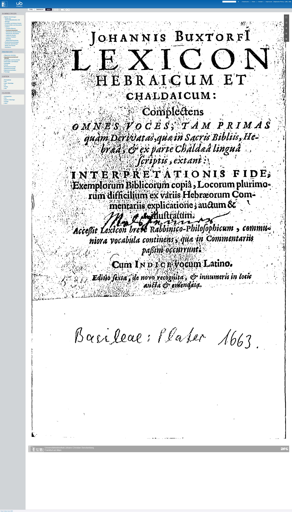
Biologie (7, 21)
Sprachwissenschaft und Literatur (11, 57)
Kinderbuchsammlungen (12, 42)
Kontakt (260, 1)
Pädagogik (7, 63)
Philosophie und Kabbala (11, 61)
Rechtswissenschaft (10, 66)
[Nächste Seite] (66, 10)
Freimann (7, 52)
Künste (6, 65)
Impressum (269, 1)
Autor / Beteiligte (8, 83)
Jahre (5, 103)
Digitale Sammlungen (10, 17)
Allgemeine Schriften (10, 55)
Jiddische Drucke (11, 35)
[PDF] (286, 33)
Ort (5, 85)
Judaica (7, 26)
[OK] (238, 2)
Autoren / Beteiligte (9, 99)
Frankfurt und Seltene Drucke (13, 23)
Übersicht (40, 9)
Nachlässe (8, 47)
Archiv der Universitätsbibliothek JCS (12, 19)
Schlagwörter (8, 96)
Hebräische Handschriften (13, 31)
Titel (31, 9)
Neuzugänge (7, 79)
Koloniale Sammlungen (11, 43)
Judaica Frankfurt (11, 37)
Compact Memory (11, 28)
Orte (5, 98)
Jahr (5, 88)
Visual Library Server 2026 (6, 511)
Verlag (6, 86)
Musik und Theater (10, 45)
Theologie (7, 71)
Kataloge (8, 38)
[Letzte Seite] (69, 10)
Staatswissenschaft (9, 68)
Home (253, 1)
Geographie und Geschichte (12, 60)
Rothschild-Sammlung (12, 40)
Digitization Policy (279, 1)
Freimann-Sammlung (12, 30)
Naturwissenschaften (10, 70)
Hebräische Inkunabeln (12, 33)
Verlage (6, 101)
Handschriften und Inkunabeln (13, 25)
